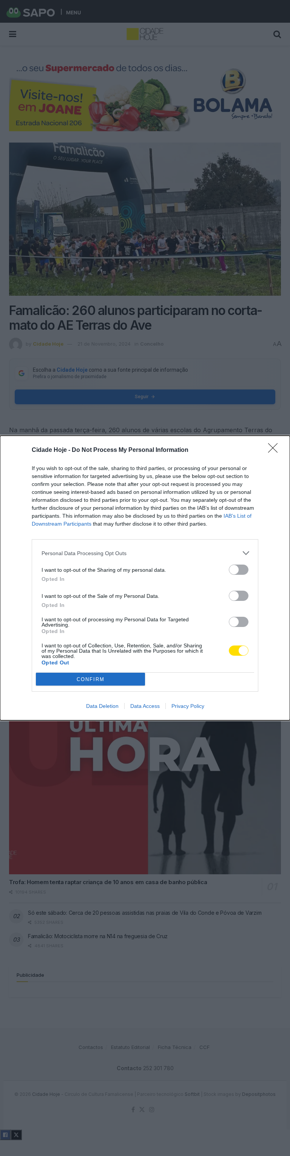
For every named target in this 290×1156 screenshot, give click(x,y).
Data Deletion (102, 706)
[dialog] (145, 578)
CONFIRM (91, 679)
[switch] (238, 570)
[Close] (275, 450)
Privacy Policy (187, 706)
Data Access (145, 706)
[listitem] (145, 553)
